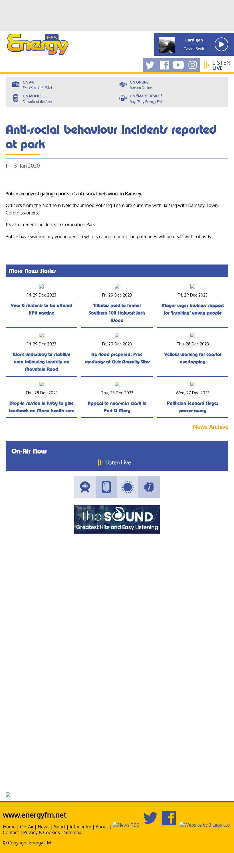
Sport (59, 827)
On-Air (26, 827)
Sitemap (72, 832)
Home (9, 827)
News (44, 827)
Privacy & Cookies (41, 832)
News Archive (210, 426)
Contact (11, 832)
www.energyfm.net (34, 814)
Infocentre (80, 827)
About (102, 827)
